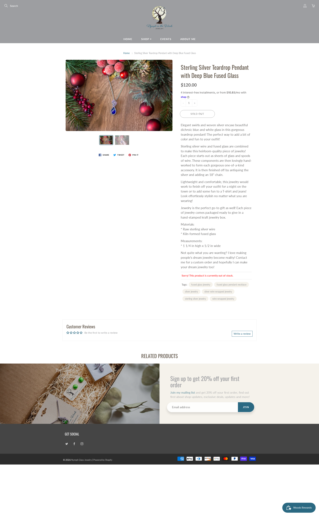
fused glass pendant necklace (231, 284)
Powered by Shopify (102, 460)
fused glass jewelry (200, 284)
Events (165, 39)
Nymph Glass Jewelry (81, 460)
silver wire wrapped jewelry (218, 291)
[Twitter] (66, 444)
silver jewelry (191, 291)
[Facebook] (74, 444)
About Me (188, 39)
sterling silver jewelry (195, 298)
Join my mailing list (182, 392)
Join (246, 407)
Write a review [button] (242, 333)
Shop (145, 39)
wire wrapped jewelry (223, 298)
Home (127, 39)
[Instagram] (82, 444)
